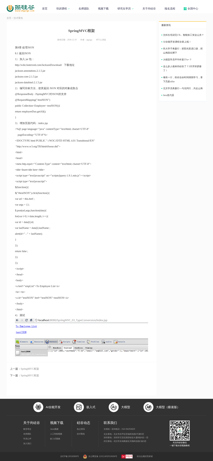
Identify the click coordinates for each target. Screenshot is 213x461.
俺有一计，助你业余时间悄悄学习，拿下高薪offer (183, 79)
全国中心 (193, 8)
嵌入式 (90, 407)
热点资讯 (81, 429)
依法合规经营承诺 (145, 456)
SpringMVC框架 (24, 368)
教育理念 (27, 429)
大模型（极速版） (168, 407)
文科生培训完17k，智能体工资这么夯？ (183, 35)
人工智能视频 (56, 434)
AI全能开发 (53, 407)
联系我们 (110, 423)
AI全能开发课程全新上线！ (177, 42)
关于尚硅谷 (149, 8)
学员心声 (27, 439)
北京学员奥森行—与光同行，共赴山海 (183, 88)
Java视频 (54, 429)
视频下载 (103, 8)
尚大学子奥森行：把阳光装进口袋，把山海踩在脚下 (183, 50)
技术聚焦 (18, 18)
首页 (44, 8)
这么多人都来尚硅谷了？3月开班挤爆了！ (182, 68)
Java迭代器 (168, 95)
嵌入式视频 (55, 439)
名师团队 (84, 8)
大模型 (125, 407)
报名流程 (170, 8)
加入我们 (27, 443)
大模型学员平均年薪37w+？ (177, 59)
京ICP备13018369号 (69, 456)
